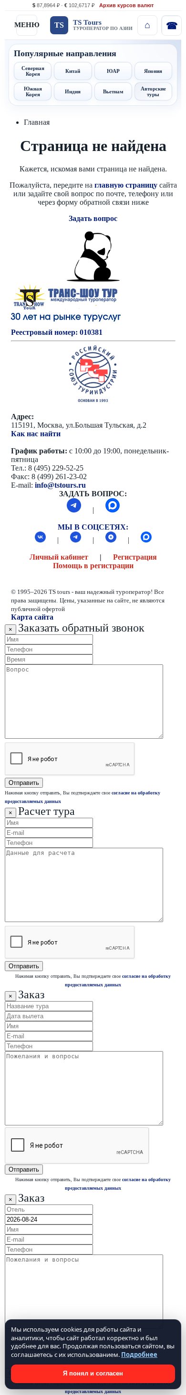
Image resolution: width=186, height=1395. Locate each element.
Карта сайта (32, 617)
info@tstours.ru (60, 485)
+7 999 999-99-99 (171, 25)
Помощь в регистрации (93, 566)
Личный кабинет (59, 557)
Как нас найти (36, 434)
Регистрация (135, 557)
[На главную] (147, 25)
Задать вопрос (93, 218)
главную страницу (125, 185)
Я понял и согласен (93, 1373)
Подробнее (139, 1354)
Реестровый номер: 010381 (57, 332)
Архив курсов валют (126, 5)
